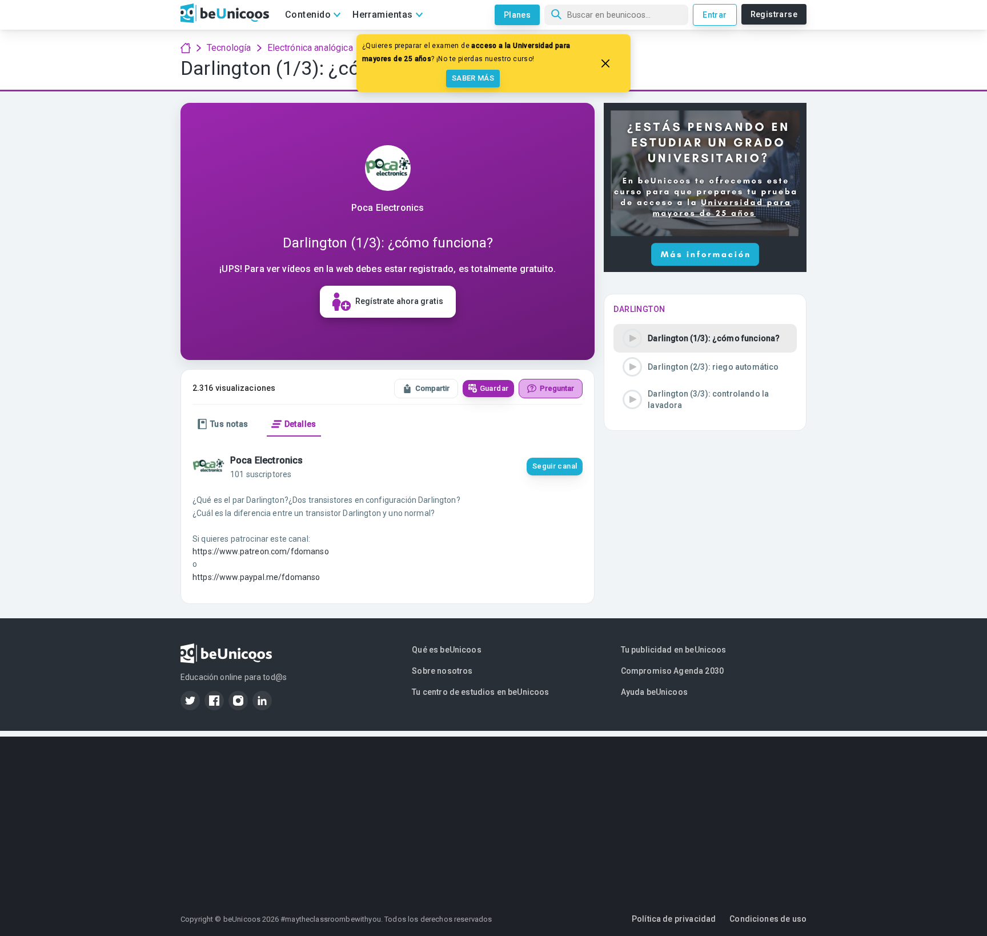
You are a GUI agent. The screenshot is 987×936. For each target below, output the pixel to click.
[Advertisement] (493, 817)
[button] (705, 338)
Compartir (432, 388)
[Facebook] (214, 700)
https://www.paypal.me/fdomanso (256, 577)
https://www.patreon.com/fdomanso (260, 551)
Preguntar (557, 388)
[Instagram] (238, 700)
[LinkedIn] (262, 700)
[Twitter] (190, 700)
